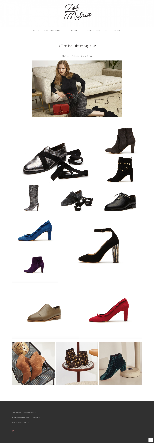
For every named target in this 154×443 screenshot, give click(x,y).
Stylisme (74, 30)
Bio (107, 30)
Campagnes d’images (53, 30)
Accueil (36, 30)
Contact (118, 30)
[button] (55, 155)
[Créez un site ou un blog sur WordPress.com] (13, 431)
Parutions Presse (92, 30)
